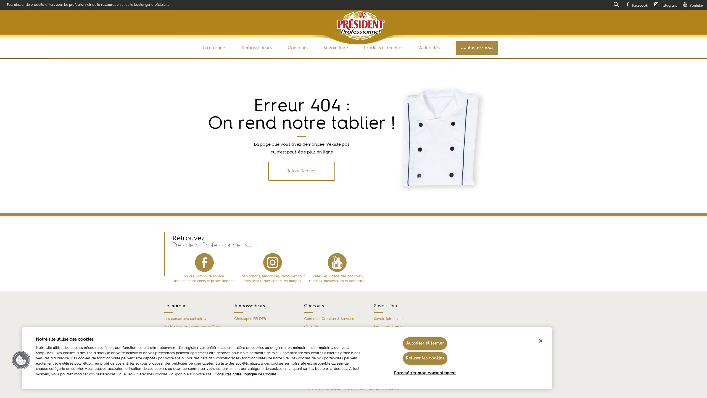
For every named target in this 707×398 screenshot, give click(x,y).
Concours (298, 48)
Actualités (429, 48)
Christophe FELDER (250, 319)
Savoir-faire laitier (389, 319)
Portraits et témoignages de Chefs (192, 326)
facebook (204, 262)
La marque (214, 48)
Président (360, 25)
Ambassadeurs (256, 48)
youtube (337, 262)
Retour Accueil (301, 171)
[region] (287, 358)
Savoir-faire (335, 48)
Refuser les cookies (425, 358)
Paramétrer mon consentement (425, 373)
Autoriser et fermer (425, 343)
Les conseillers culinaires (185, 319)
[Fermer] (541, 341)
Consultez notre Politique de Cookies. (246, 374)
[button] (21, 360)
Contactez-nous (476, 48)
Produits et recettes (383, 48)
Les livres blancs (388, 326)
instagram (272, 262)
